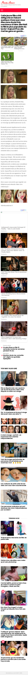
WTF (3, 481)
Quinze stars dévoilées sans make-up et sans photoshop (13, 561)
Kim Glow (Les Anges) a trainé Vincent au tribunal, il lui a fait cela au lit (13, 609)
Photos (4, 557)
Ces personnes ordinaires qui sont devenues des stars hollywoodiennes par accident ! (14, 508)
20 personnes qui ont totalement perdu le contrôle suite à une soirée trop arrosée (13, 659)
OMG (3, 580)
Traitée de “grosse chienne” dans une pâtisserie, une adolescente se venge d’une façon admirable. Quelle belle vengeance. (14, 634)
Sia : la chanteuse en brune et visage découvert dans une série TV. (14, 413)
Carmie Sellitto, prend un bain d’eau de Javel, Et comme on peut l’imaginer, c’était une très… (13, 584)
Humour (4, 535)
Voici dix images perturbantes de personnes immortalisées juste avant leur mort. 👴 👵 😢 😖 (12, 461)
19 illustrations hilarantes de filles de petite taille (14, 538)
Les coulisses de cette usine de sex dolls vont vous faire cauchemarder (13, 484)
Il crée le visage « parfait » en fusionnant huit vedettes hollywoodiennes (11, 436)
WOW (3, 385)
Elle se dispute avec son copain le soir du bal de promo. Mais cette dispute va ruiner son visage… (12, 389)
